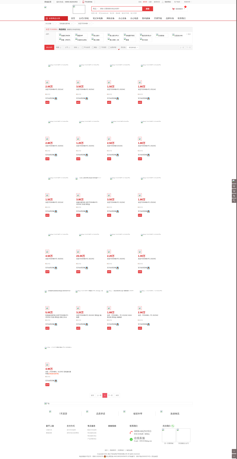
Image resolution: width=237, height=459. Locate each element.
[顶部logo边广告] (79, 9)
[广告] (47, 403)
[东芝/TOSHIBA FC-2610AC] (89, 235)
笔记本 (112, 13)
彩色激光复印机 (65, 23)
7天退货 (103, 47)
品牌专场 (170, 18)
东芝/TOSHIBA (83, 23)
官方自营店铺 (49, 98)
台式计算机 (84, 18)
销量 (57, 47)
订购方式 (49, 430)
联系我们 (182, 18)
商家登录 (113, 450)
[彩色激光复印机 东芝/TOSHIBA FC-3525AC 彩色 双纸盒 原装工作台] (58, 291)
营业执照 (155, 456)
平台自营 (87, 47)
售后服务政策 (92, 433)
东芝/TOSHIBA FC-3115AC (116, 202)
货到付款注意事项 (73, 433)
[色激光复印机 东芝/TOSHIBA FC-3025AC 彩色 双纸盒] (89, 178)
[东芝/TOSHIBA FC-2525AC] (58, 122)
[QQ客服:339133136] (55, 98)
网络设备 (111, 18)
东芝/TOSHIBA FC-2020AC (116, 89)
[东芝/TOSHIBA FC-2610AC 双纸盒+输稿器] (89, 291)
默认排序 (49, 47)
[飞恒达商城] (45, 7)
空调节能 (158, 18)
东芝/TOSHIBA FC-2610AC (85, 259)
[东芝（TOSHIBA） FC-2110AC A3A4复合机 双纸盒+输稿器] (120, 291)
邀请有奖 (157, 2)
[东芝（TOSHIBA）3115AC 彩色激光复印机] (58, 347)
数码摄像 (146, 18)
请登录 (145, 2)
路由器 (118, 13)
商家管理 (187, 2)
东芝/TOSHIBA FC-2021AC (54, 202)
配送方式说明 (92, 430)
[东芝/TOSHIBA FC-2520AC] (151, 122)
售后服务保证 (92, 436)
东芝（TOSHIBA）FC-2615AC (148, 315)
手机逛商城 (88, 2)
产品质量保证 (92, 439)
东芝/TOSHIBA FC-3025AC (85, 89)
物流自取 (129, 450)
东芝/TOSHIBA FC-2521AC (54, 89)
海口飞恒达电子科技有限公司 (117, 454)
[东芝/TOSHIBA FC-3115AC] (120, 178)
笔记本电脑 (98, 18)
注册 (150, 2)
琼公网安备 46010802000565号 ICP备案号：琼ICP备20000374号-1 (128, 456)
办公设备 (122, 18)
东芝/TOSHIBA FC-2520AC (147, 146)
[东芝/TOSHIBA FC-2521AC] (58, 65)
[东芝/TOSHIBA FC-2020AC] (120, 65)
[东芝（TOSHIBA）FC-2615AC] (151, 291)
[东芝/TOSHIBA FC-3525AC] (58, 235)
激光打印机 (125, 13)
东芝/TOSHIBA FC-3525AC (54, 259)
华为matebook (103, 13)
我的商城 (168, 2)
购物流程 (49, 433)
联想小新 (94, 13)
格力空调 (134, 13)
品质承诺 (113, 47)
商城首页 (47, 2)
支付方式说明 (71, 430)
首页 (106, 450)
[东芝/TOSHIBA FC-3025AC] (89, 65)
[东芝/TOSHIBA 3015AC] (120, 122)
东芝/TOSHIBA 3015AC (115, 146)
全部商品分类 (54, 18)
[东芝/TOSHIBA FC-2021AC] (58, 178)
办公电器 (134, 18)
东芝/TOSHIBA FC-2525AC (54, 146)
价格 (75, 47)
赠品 (95, 47)
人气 (66, 47)
